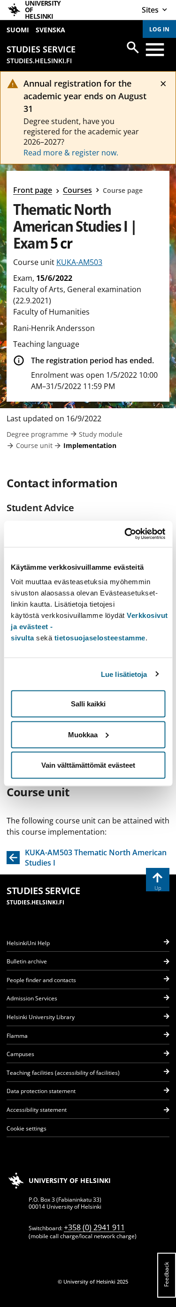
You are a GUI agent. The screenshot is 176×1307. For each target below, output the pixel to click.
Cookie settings (26, 1128)
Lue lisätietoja (124, 674)
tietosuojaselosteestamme (99, 638)
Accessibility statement (37, 1110)
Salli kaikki (88, 704)
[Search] (132, 47)
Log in (159, 29)
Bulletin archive (27, 961)
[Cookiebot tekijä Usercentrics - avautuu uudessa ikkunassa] (125, 534)
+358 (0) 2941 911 (94, 1227)
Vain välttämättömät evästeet (88, 765)
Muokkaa (83, 734)
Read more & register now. (70, 152)
